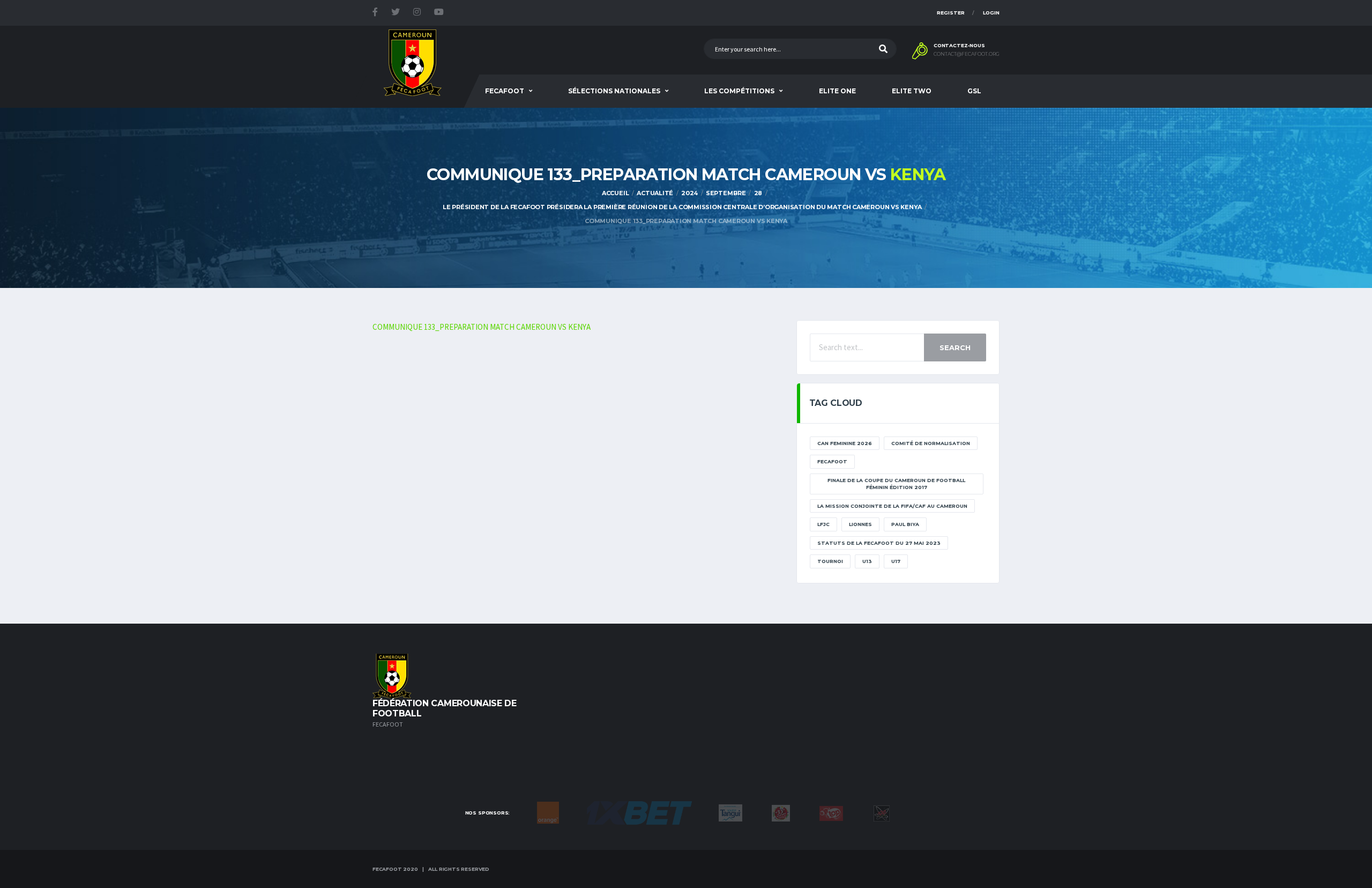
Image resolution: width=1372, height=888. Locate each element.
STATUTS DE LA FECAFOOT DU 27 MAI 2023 (879, 543)
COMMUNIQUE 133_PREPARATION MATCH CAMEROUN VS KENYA (481, 327)
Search (955, 347)
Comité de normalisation (930, 443)
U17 (895, 561)
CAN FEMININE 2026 (844, 443)
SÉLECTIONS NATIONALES (614, 91)
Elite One (837, 91)
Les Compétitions (739, 91)
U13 (867, 561)
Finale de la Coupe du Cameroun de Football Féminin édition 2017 (896, 484)
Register (951, 13)
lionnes (860, 524)
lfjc (823, 524)
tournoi (830, 561)
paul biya (905, 524)
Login (991, 13)
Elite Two (911, 91)
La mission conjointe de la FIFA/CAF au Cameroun (892, 506)
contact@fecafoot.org (967, 54)
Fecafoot (504, 91)
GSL (974, 91)
